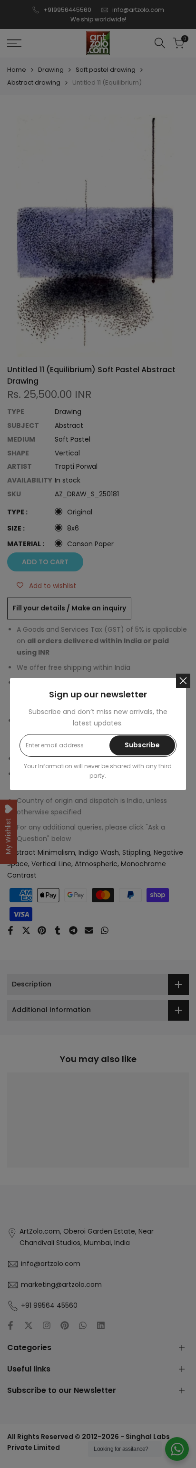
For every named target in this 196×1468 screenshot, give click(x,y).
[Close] (183, 681)
